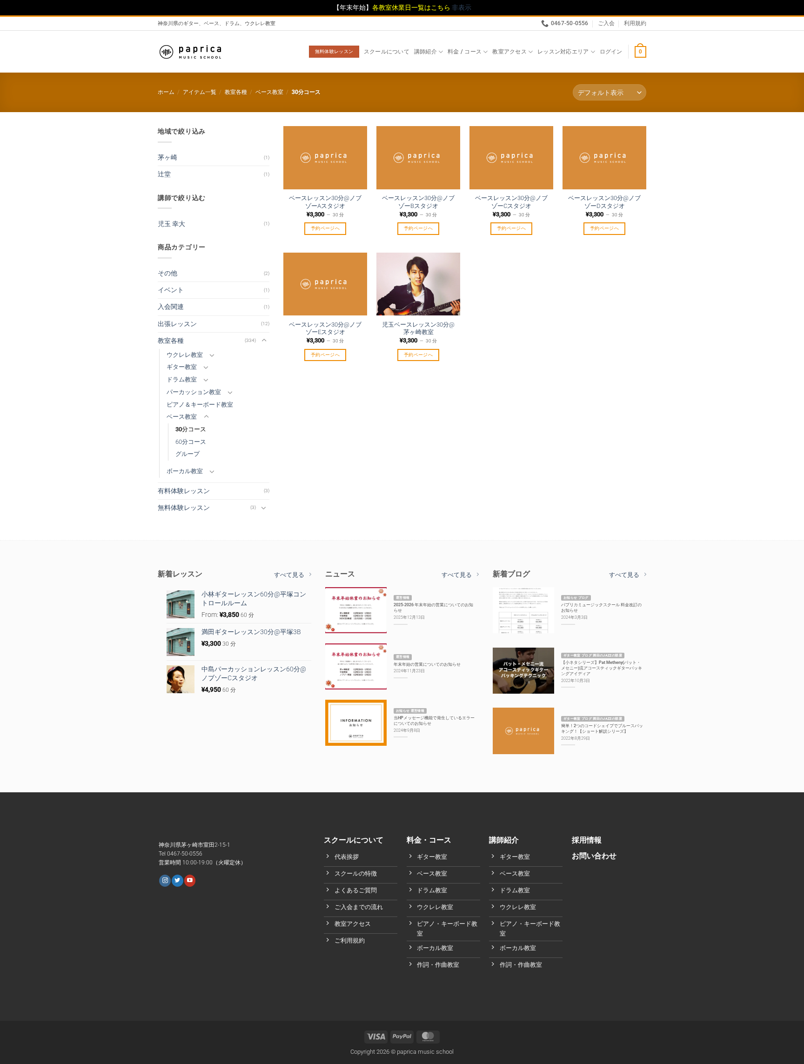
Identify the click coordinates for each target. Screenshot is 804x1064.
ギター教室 (182, 366)
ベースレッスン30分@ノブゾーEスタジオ (325, 328)
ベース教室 (269, 92)
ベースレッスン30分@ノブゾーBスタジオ (418, 201)
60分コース (190, 441)
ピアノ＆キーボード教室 (200, 404)
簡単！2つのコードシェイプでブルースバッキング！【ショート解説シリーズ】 (602, 728)
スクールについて (386, 51)
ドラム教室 (182, 379)
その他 (167, 273)
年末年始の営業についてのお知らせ (427, 664)
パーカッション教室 (194, 391)
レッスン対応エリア (563, 51)
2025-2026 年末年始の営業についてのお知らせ (433, 607)
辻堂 (164, 174)
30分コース (190, 429)
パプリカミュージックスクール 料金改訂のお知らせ (601, 607)
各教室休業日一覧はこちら (412, 8)
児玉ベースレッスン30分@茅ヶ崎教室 (418, 328)
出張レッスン (177, 324)
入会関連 (171, 307)
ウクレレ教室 (185, 354)
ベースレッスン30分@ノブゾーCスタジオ (511, 201)
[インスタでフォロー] (164, 880)
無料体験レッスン (184, 508)
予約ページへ (325, 228)
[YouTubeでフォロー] (189, 880)
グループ (187, 453)
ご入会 (606, 23)
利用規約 (635, 23)
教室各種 (236, 92)
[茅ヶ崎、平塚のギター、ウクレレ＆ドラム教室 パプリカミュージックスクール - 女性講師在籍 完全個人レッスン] (190, 51)
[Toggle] (263, 340)
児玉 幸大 (171, 224)
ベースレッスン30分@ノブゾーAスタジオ (325, 201)
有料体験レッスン (184, 491)
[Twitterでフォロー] (177, 880)
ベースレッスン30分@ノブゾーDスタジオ (604, 201)
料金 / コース (465, 51)
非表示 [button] (461, 8)
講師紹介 (425, 51)
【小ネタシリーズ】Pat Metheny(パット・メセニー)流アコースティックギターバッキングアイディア (601, 668)
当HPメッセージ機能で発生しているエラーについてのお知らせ (434, 720)
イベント (171, 290)
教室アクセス (509, 51)
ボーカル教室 (185, 471)
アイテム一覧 (199, 92)
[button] (611, 51)
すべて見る (289, 574)
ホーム (166, 92)
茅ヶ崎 (167, 157)
